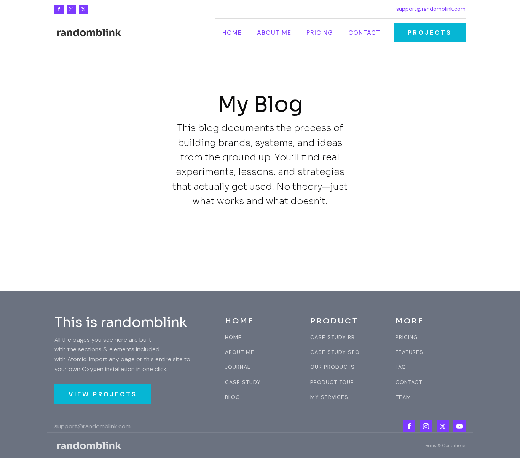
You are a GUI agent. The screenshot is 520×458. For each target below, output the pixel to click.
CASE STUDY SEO (335, 352)
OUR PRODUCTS (332, 367)
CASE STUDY (243, 382)
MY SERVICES (329, 397)
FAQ (401, 367)
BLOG (232, 397)
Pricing (319, 33)
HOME (233, 337)
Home (232, 33)
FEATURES (409, 352)
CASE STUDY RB (332, 337)
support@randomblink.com (431, 8)
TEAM (403, 397)
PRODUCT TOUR (332, 382)
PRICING (407, 337)
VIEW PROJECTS (103, 394)
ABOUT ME (239, 352)
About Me (274, 33)
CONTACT (409, 382)
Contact (364, 33)
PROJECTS (430, 33)
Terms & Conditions (444, 445)
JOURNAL (237, 367)
